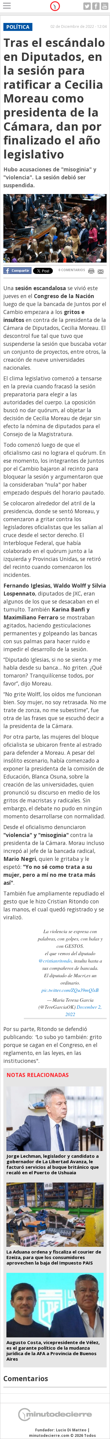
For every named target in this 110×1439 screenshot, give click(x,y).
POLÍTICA (17, 27)
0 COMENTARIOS (71, 270)
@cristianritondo (55, 960)
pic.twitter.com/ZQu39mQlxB (70, 990)
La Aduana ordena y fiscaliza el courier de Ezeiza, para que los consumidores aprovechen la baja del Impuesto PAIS (53, 1257)
